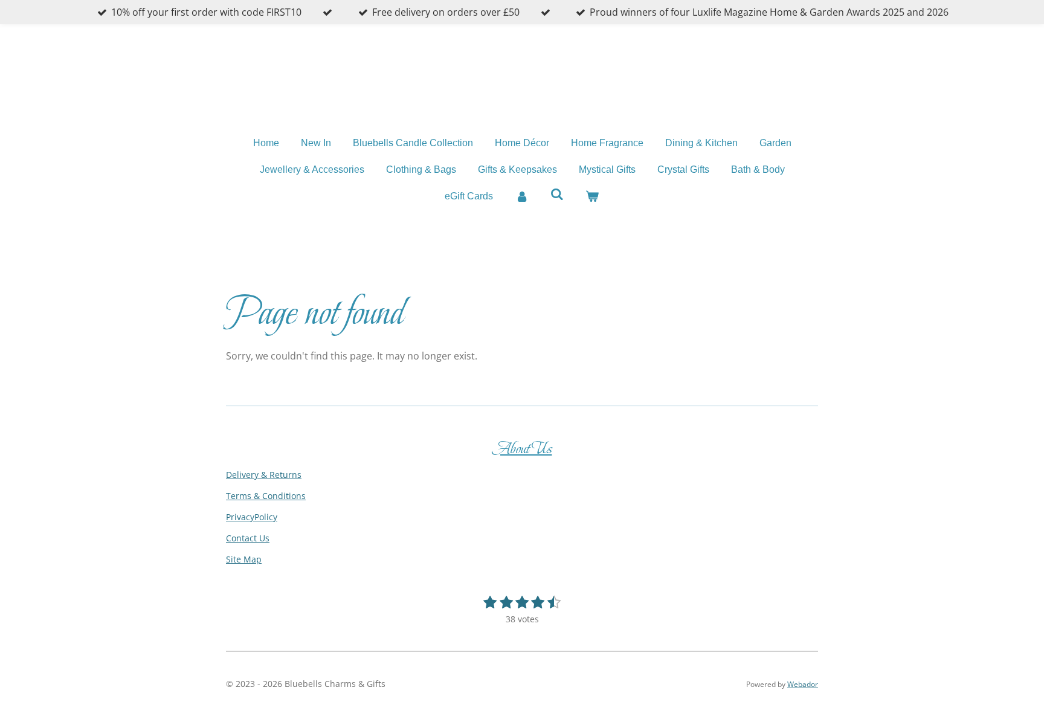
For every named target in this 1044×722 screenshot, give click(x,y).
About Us (522, 448)
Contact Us (247, 538)
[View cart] (592, 196)
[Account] (521, 196)
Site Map (244, 559)
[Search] (557, 194)
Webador (802, 684)
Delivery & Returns (263, 474)
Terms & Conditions (266, 495)
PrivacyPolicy (251, 517)
